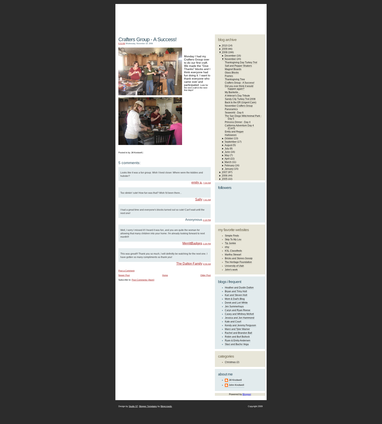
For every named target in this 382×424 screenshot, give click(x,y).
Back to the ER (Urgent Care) (240, 102)
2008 (224, 52)
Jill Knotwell (235, 380)
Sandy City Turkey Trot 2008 (240, 99)
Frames (229, 76)
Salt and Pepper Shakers (238, 65)
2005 (224, 179)
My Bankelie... (232, 92)
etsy (227, 247)
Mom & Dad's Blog (235, 299)
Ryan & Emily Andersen (237, 340)
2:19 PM (207, 220)
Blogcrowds (166, 406)
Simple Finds (232, 235)
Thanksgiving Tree (235, 79)
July (227, 148)
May (227, 155)
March (228, 162)
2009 (224, 49)
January (229, 168)
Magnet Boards (233, 69)
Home (165, 275)
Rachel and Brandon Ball (238, 333)
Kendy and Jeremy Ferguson (240, 325)
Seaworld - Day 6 (234, 112)
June (227, 152)
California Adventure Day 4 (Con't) (239, 127)
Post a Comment (126, 270)
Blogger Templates (148, 406)
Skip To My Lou (233, 239)
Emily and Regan (234, 131)
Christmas (230, 362)
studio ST (234, 17)
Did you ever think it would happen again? (239, 87)
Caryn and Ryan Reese (237, 310)
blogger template (250, 14)
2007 (224, 172)
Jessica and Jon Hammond (239, 317)
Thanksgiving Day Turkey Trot (241, 62)
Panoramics (231, 109)
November (230, 59)
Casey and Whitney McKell (239, 314)
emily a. (196, 182)
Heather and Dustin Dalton (239, 287)
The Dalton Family (189, 263)
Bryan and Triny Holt (236, 291)
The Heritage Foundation (238, 262)
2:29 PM (207, 244)
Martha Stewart (233, 254)
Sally (198, 199)
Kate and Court (233, 321)
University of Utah (234, 266)
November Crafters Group (239, 105)
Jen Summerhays (234, 306)
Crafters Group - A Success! (147, 39)
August (228, 145)
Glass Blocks (232, 72)
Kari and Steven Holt (236, 295)
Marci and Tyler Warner (237, 329)
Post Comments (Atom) (143, 280)
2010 (224, 45)
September (231, 141)
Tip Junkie (230, 243)
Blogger (247, 394)
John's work (231, 269)
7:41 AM (207, 200)
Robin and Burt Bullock (237, 336)
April (227, 158)
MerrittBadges (192, 243)
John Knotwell (236, 385)
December (230, 55)
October (229, 138)
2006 (224, 175)
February (229, 165)
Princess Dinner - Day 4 (237, 122)
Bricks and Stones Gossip (238, 258)
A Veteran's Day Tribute (237, 95)
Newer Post (124, 275)
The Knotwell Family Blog (164, 16)
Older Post (205, 275)
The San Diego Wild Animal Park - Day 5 (243, 117)
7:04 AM (207, 183)
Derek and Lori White (236, 302)
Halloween (231, 135)
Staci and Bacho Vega (237, 344)
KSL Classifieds (233, 250)
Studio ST (133, 406)
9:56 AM (207, 264)
